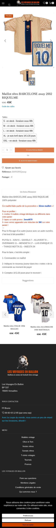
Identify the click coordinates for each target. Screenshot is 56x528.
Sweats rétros (28, 451)
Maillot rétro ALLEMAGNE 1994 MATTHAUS (41, 328)
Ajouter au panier (35, 150)
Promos (28, 464)
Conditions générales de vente (28, 487)
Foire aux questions (28, 478)
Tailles (4, 117)
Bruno (7, 408)
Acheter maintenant (29, 161)
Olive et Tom (28, 442)
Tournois (28, 460)
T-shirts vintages (28, 455)
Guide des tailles (8, 106)
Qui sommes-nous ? (28, 492)
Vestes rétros (28, 446)
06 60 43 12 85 (11, 413)
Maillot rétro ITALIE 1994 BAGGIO (14, 327)
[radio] (18, 121)
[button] (5, 41)
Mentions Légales (28, 483)
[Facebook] (11, 177)
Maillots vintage (28, 437)
